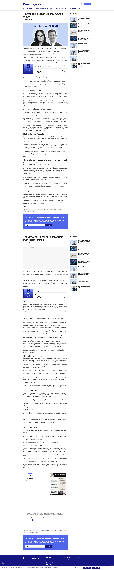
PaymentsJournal (29, 19)
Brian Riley (64, 60)
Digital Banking (50, 8)
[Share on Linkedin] (66, 20)
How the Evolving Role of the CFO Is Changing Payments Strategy (84, 65)
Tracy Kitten (54, 283)
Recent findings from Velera (55, 185)
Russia (37, 532)
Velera (34, 211)
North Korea (32, 532)
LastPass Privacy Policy (39, 517)
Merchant (74, 8)
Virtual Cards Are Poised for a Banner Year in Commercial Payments (84, 25)
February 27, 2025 (26, 21)
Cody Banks (30, 59)
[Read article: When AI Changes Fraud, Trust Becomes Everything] (73, 58)
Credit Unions (36, 209)
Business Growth (29, 209)
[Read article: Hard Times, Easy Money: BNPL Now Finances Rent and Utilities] (73, 32)
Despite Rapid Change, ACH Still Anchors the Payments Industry (84, 18)
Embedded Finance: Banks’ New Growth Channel (84, 44)
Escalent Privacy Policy (30, 517)
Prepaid (78, 8)
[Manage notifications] (3, 563)
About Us (79, 557)
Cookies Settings (78, 567)
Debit (34, 8)
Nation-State (26, 532)
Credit (30, 8)
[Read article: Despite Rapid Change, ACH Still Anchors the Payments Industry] (73, 19)
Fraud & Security (67, 8)
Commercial (25, 8)
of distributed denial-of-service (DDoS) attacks (57, 271)
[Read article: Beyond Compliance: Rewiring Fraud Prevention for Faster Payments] (73, 38)
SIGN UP (88, 3)
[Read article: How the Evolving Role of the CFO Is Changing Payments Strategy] (73, 65)
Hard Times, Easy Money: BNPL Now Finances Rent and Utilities (83, 32)
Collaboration (32, 530)
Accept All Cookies (95, 567)
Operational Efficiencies (57, 209)
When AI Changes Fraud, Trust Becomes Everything (83, 57)
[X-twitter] (27, 562)
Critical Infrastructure (40, 530)
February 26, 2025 (26, 244)
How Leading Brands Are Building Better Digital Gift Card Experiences (83, 51)
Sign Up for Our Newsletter (83, 561)
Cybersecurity (48, 530)
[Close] (112, 567)
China (27, 530)
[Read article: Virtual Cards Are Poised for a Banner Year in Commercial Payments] (73, 25)
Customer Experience (44, 209)
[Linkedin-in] (24, 562)
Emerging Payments (59, 8)
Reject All (87, 567)
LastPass (45, 283)
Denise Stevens (42, 57)
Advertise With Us (81, 559)
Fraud (51, 209)
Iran (53, 530)
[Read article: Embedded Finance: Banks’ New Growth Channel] (73, 45)
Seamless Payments (27, 211)
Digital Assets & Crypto (41, 8)
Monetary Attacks (63, 530)
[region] (57, 568)
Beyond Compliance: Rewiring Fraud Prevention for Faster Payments (84, 38)
